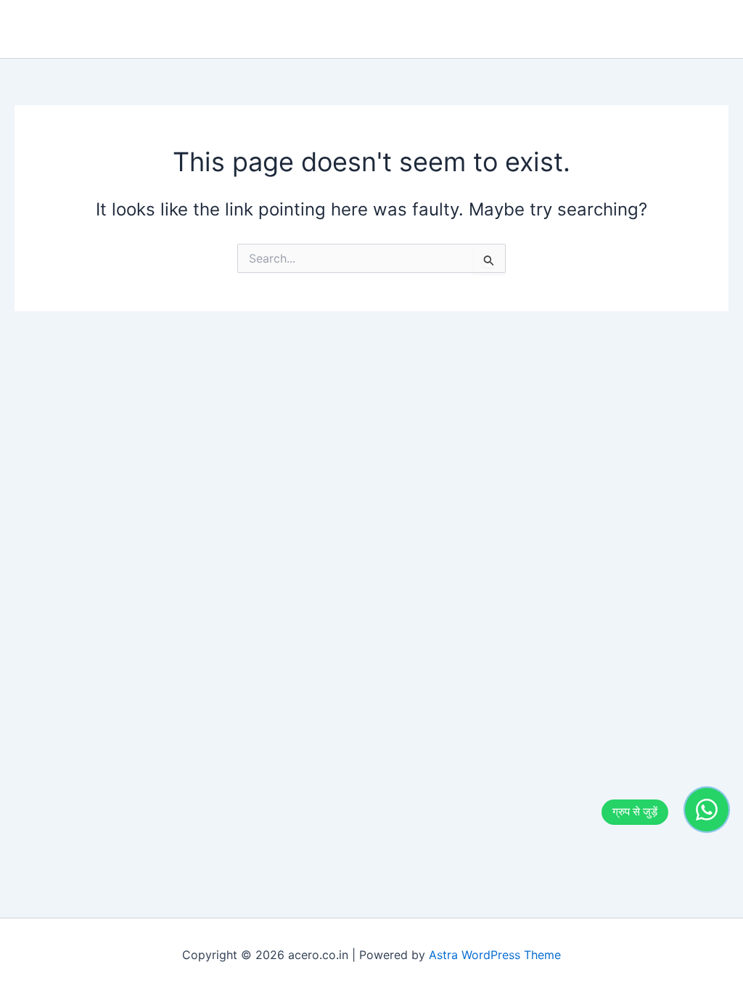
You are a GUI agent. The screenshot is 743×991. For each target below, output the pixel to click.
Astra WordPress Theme (495, 954)
